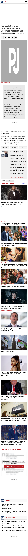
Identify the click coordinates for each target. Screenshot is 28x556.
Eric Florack (4, 332)
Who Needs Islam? (7, 351)
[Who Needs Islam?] (14, 342)
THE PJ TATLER (10, 180)
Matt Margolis (4, 399)
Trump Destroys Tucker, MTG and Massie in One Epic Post (12, 397)
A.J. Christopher (4, 352)
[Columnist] (5, 154)
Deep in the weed (5, 82)
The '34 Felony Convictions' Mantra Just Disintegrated (13, 329)
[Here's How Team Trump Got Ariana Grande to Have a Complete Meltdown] (14, 363)
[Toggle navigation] (26, 1)
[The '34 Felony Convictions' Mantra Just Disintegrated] (14, 319)
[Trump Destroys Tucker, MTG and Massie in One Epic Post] (14, 387)
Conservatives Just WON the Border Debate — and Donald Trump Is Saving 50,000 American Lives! (13, 442)
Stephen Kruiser (5, 33)
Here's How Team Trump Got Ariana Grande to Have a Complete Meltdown (13, 373)
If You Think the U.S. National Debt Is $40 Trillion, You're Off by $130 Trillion (13, 419)
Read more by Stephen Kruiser (17, 177)
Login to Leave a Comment (14, 466)
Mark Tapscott (4, 421)
